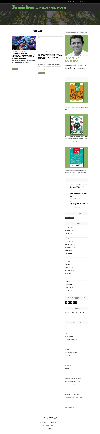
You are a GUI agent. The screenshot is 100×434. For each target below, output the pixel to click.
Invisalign (67, 368)
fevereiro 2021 (68, 238)
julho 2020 (67, 258)
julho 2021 (67, 227)
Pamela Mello (71, 391)
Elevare (66, 362)
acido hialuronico (75, 387)
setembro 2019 (68, 284)
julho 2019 (67, 290)
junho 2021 (67, 230)
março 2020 (68, 267)
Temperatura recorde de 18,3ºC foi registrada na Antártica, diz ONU (78, 195)
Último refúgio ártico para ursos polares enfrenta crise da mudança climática (78, 186)
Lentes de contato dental (70, 365)
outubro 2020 (68, 250)
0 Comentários (78, 189)
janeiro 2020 (68, 273)
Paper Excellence (73, 342)
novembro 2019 (68, 279)
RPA (73, 407)
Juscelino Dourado (80, 375)
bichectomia (74, 384)
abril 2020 (67, 264)
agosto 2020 (68, 256)
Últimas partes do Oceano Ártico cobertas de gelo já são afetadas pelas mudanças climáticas (79, 203)
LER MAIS (15, 69)
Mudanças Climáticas (22, 51)
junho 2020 (68, 261)
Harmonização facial (69, 371)
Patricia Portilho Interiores (70, 330)
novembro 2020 (69, 247)
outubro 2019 (68, 281)
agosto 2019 (68, 287)
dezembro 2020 (69, 244)
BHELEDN (71, 358)
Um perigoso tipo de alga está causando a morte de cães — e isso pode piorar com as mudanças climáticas (50, 56)
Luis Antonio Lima (71, 326)
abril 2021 (67, 236)
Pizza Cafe (67, 349)
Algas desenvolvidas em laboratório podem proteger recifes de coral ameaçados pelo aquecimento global (23, 56)
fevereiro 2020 (68, 270)
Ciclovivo (66, 333)
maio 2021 (67, 233)
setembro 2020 (69, 253)
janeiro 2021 (68, 241)
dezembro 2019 (69, 276)
